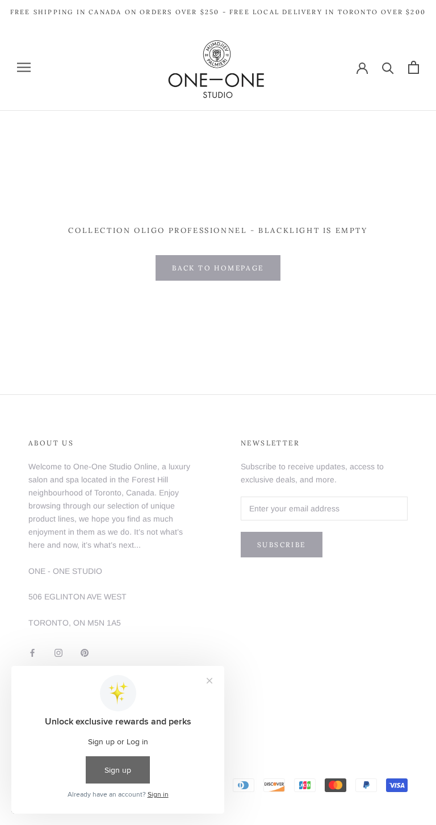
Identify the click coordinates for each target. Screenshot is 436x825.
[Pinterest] (85, 652)
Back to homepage (217, 268)
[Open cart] (413, 67)
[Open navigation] (24, 67)
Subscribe (281, 544)
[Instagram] (58, 652)
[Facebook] (32, 652)
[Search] (388, 67)
